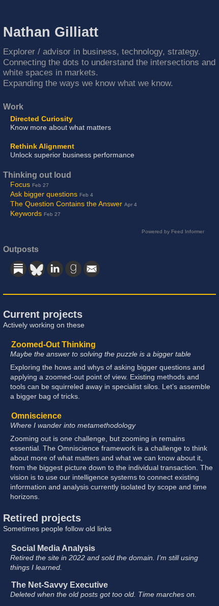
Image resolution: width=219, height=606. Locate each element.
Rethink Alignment (42, 146)
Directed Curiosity (41, 119)
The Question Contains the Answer (66, 204)
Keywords (26, 213)
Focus (20, 184)
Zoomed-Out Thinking (53, 344)
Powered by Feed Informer (173, 231)
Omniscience (36, 415)
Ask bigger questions (43, 194)
